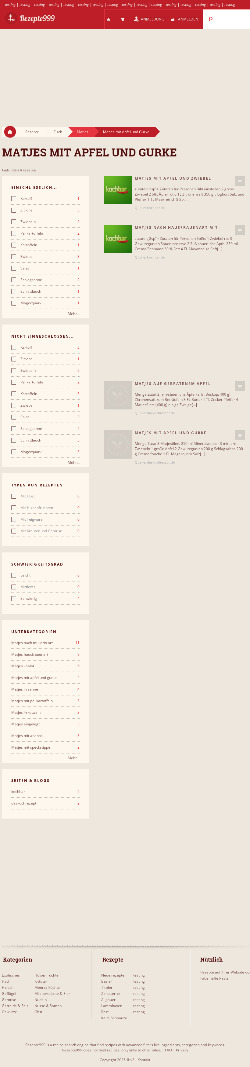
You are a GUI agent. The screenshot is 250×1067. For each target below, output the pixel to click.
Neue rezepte (112, 975)
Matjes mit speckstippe (45, 747)
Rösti (105, 1011)
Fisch (58, 131)
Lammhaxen (111, 1005)
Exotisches (11, 975)
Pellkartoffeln (50, 233)
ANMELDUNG (152, 19)
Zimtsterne (110, 993)
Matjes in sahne (45, 689)
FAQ (168, 1050)
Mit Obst (50, 496)
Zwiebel (50, 256)
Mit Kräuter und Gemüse (50, 531)
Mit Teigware (50, 519)
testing (10, 4)
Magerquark (50, 303)
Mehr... (74, 313)
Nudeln (40, 999)
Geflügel (9, 993)
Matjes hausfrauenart (45, 654)
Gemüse (9, 999)
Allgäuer (108, 999)
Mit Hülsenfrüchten (50, 507)
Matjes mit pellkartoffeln (45, 700)
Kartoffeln (50, 245)
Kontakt (144, 1059)
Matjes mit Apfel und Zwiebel (173, 178)
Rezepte (32, 131)
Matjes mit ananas (45, 735)
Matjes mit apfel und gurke (45, 677)
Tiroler (106, 987)
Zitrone (50, 210)
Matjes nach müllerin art (45, 642)
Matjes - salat (45, 666)
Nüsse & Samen (48, 1005)
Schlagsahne (50, 279)
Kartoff (50, 198)
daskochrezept (45, 803)
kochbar (45, 791)
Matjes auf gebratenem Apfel (173, 383)
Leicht (50, 575)
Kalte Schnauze (114, 1018)
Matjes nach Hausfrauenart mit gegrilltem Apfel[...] (176, 230)
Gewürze (9, 1011)
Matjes (82, 131)
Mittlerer (50, 587)
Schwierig (50, 598)
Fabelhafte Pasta (214, 978)
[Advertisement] (125, 72)
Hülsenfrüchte (46, 975)
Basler (106, 981)
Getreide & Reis (15, 1005)
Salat (50, 268)
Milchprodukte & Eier (52, 993)
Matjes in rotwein (45, 712)
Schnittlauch (50, 291)
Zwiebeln (50, 221)
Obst (38, 1011)
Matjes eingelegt (45, 724)
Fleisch (7, 987)
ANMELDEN (188, 19)
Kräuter (40, 981)
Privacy (182, 1050)
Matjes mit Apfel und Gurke (126, 131)
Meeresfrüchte (47, 987)
